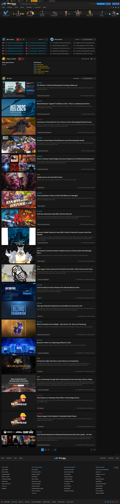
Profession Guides (6, 479)
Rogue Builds (99, 488)
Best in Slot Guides (69, 472)
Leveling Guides (6, 474)
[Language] (118, 7)
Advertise (27, 502)
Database (9, 7)
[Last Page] (94, 449)
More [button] (44, 7)
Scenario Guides (36, 486)
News (3, 7)
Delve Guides (5, 472)
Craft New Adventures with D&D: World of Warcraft (54, 214)
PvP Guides (67, 483)
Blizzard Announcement (44, 95)
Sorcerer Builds (99, 490)
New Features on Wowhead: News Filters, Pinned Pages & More (58, 398)
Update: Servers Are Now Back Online (49, 177)
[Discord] (105, 502)
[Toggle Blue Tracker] (46, 39)
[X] (108, 502)
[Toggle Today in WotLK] (94, 58)
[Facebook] (113, 502)
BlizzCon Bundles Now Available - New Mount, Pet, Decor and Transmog (61, 324)
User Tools (14, 502)
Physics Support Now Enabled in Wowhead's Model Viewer (57, 416)
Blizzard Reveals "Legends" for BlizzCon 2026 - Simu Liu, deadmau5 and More (63, 104)
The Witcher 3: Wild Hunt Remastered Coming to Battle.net (57, 85)
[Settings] (91, 58)
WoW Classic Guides (69, 467)
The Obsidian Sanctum (43, 68)
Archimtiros (92, 95)
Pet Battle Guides (36, 483)
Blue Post (40, 316)
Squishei (93, 114)
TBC (28, 1)
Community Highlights (43, 279)
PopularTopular (91, 132)
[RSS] (118, 502)
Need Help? (7, 502)
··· (45, 1)
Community (29, 7)
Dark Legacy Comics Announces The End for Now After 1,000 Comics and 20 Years (65, 269)
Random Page (46, 502)
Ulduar (39, 69)
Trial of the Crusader (43, 71)
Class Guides (5, 469)
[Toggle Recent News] (94, 39)
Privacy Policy (61, 502)
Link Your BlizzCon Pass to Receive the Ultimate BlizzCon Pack (58, 287)
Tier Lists (4, 486)
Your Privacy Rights (36, 502)
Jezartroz (93, 408)
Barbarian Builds (100, 479)
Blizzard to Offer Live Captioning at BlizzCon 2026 (54, 342)
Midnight (4, 488)
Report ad (117, 454)
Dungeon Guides (36, 474)
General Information (43, 150)
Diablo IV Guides (100, 467)
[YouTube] (115, 502)
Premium (54, 502)
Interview (40, 371)
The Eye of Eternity (42, 66)
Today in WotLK (11, 59)
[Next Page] (91, 449)
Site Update (41, 408)
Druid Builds (99, 481)
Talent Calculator (6, 483)
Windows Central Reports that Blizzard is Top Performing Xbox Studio (60, 140)
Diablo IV (53, 1)
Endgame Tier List (100, 474)
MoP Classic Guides (37, 467)
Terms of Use (69, 502)
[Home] (9, 4)
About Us (21, 502)
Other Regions (41, 206)
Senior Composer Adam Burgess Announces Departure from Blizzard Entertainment (65, 159)
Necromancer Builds (101, 483)
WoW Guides (5, 467)
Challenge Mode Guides (37, 488)
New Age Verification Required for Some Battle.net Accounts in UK (59, 306)
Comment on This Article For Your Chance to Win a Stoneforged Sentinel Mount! (64, 122)
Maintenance (41, 187)
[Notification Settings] (113, 7)
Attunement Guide (69, 469)
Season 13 (98, 472)
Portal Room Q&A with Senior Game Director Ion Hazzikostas (58, 361)
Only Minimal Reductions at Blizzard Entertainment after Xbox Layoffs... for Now (64, 434)
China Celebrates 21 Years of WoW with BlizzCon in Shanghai (57, 195)
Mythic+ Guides (5, 476)
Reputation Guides (36, 481)
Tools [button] (16, 7)
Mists (42, 1)
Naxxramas (40, 64)
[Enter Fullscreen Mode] (111, 7)
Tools (15, 458)
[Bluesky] (110, 502)
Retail (14, 1)
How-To (40, 298)
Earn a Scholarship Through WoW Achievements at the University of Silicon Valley (64, 379)
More (117, 458)
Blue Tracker (10, 39)
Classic (22, 1)
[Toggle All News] (94, 78)
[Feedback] (116, 7)
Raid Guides (5, 481)
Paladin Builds (99, 486)
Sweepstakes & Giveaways (44, 132)
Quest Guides (35, 479)
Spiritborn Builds (100, 493)
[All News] (3, 1)
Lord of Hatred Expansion (102, 469)
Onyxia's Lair (40, 73)
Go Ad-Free (38, 7)
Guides (22, 7)
